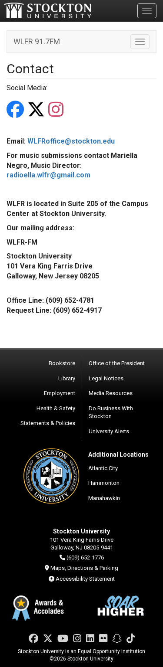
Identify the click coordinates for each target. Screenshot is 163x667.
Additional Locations (118, 454)
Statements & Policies (47, 423)
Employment (59, 393)
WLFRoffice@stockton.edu (71, 141)
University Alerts (109, 431)
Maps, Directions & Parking (84, 568)
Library (66, 378)
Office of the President (117, 363)
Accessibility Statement (85, 578)
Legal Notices (106, 378)
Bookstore (62, 363)
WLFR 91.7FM (36, 41)
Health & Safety (56, 408)
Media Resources (111, 393)
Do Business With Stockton (111, 412)
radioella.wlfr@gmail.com (48, 175)
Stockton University (47, 10)
